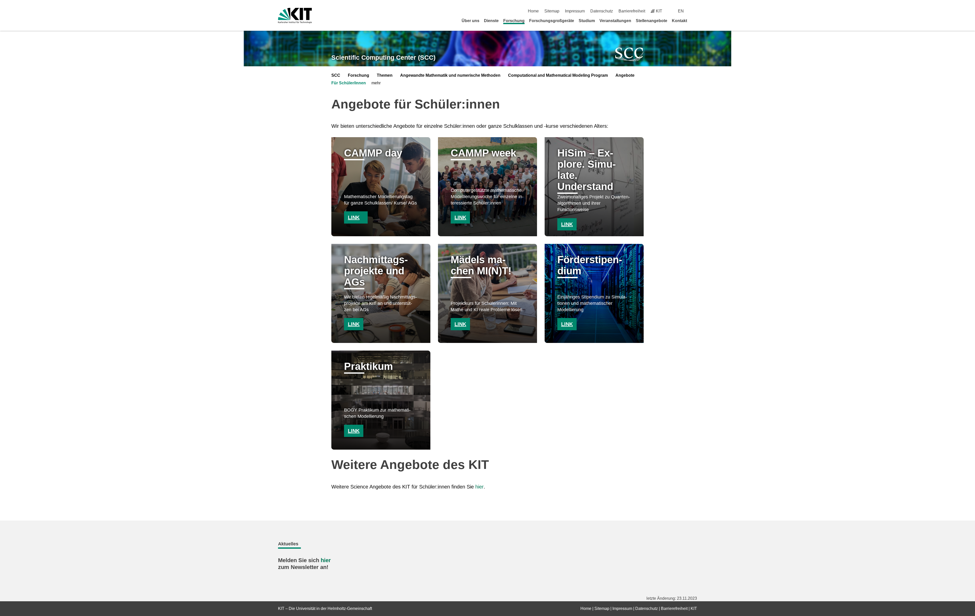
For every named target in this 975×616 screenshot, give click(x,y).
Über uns (470, 21)
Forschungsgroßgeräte (551, 21)
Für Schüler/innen (348, 83)
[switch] (695, 11)
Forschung (514, 21)
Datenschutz (601, 11)
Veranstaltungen (615, 21)
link (354, 217)
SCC (335, 75)
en (681, 11)
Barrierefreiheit (632, 11)
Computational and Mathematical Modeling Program (558, 75)
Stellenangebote (651, 21)
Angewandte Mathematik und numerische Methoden (450, 75)
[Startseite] (695, 20)
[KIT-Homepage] (295, 15)
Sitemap (551, 11)
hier (479, 486)
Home (533, 11)
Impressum (575, 11)
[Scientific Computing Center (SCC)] (629, 54)
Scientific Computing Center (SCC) (383, 57)
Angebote (625, 75)
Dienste (491, 21)
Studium (587, 21)
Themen (385, 75)
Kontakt (679, 21)
